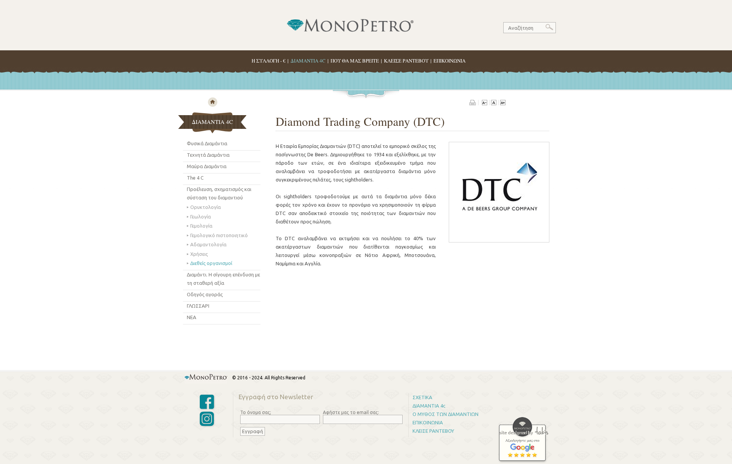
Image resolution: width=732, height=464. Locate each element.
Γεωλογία (200, 216)
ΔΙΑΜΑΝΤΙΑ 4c (429, 405)
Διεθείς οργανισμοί (211, 263)
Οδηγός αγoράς (205, 294)
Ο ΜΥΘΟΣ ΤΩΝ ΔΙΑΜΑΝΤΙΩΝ (445, 414)
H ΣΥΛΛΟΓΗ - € (269, 60)
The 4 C (195, 177)
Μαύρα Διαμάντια (206, 166)
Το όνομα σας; (255, 412)
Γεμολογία (201, 225)
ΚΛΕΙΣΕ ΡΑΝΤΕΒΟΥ (406, 60)
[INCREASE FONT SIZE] (503, 103)
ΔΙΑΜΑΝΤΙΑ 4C (308, 60)
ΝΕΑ (191, 317)
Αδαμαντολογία (208, 244)
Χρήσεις (199, 254)
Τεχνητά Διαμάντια (208, 154)
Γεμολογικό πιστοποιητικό (219, 235)
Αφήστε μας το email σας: (351, 412)
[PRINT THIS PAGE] (473, 103)
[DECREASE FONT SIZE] (485, 103)
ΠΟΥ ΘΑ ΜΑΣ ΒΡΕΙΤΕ (355, 60)
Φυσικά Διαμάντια (207, 143)
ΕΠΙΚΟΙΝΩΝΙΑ (449, 60)
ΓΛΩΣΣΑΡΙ (198, 305)
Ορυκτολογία (205, 207)
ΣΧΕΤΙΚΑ (422, 397)
